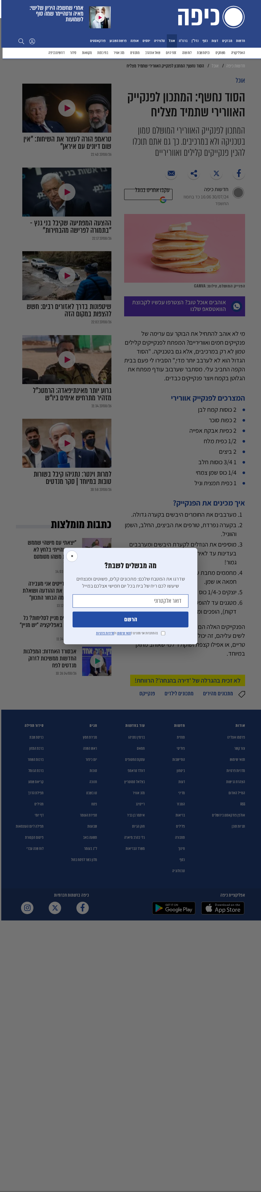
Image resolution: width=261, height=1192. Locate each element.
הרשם (130, 619)
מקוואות (87, 53)
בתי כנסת (102, 53)
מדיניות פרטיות (105, 633)
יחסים (146, 40)
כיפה (210, 17)
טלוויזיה (159, 40)
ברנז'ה (183, 40)
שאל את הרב (152, 53)
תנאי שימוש (124, 633)
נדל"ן (195, 40)
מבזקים (227, 40)
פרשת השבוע (118, 40)
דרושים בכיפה (56, 53)
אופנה (134, 40)
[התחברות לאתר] (32, 41)
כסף (205, 40)
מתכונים (135, 53)
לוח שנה (187, 53)
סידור (73, 53)
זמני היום (171, 53)
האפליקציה (238, 53)
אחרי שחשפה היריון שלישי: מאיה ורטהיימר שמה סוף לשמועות (56, 13)
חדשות (240, 40)
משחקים (220, 53)
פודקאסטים (98, 40)
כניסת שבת (203, 53)
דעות (215, 40)
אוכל (172, 40)
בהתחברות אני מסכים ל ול (127, 633)
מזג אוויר (119, 53)
